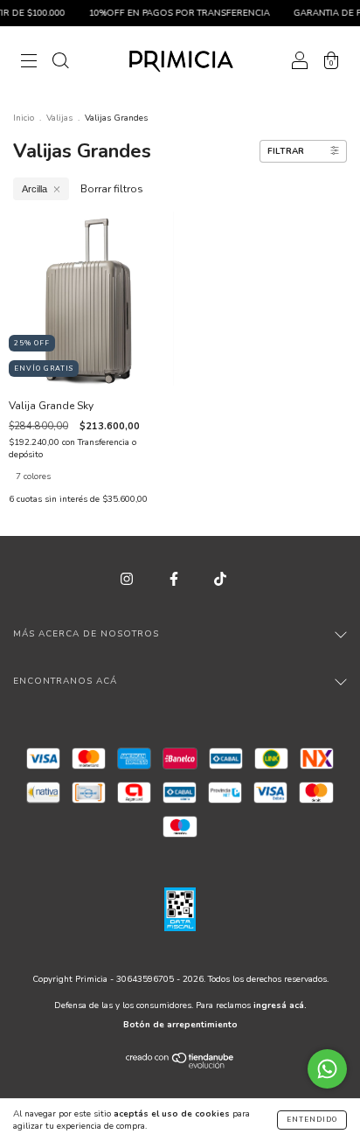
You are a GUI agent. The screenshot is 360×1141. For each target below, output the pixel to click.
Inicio (23, 118)
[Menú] (29, 64)
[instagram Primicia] (128, 579)
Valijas (59, 118)
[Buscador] (60, 64)
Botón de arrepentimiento (180, 1025)
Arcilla (34, 189)
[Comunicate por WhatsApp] (327, 1069)
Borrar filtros (111, 189)
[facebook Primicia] (175, 579)
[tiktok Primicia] (220, 579)
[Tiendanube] (180, 1065)
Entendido (312, 1119)
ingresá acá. (280, 1005)
